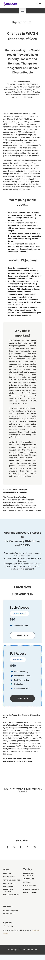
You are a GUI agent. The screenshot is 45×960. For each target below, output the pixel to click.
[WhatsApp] (28, 847)
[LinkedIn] (21, 847)
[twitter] (8, 926)
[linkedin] (12, 926)
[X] (14, 847)
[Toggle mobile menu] (40, 3)
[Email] (35, 847)
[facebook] (4, 926)
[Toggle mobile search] (36, 3)
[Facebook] (7, 847)
